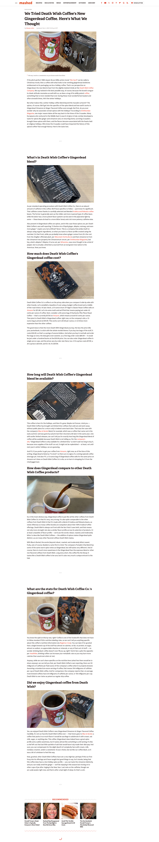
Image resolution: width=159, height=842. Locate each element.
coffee (86, 93)
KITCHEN (82, 3)
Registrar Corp (65, 643)
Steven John (30, 28)
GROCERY (91, 3)
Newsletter (138, 3)
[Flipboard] (120, 3)
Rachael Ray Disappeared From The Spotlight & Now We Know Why (51, 823)
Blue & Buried (43, 431)
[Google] (124, 3)
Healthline (33, 653)
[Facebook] (101, 3)
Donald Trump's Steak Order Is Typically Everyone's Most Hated (32, 823)
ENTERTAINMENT (69, 3)
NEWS (58, 3)
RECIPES (39, 3)
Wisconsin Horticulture (63, 237)
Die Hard (73, 80)
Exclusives (28, 9)
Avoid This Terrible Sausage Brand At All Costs (68, 823)
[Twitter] (109, 3)
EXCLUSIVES (49, 3)
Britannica (64, 242)
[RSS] (127, 3)
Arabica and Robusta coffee (83, 211)
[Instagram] (113, 3)
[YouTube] (105, 3)
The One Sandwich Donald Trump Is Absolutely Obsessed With (87, 824)
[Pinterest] (116, 3)
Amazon (30, 310)
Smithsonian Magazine (78, 240)
